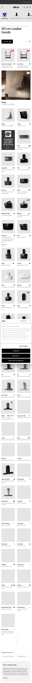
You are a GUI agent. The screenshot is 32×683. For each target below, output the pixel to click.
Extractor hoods (8, 656)
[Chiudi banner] (29, 321)
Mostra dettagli (23, 346)
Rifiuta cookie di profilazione (16, 360)
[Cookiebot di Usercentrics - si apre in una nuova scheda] (20, 321)
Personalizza (15, 355)
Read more (5, 677)
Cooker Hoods (9, 26)
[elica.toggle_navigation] (2, 7)
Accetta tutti (16, 350)
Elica (2, 26)
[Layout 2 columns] (30, 41)
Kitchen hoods (21, 656)
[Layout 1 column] (27, 41)
